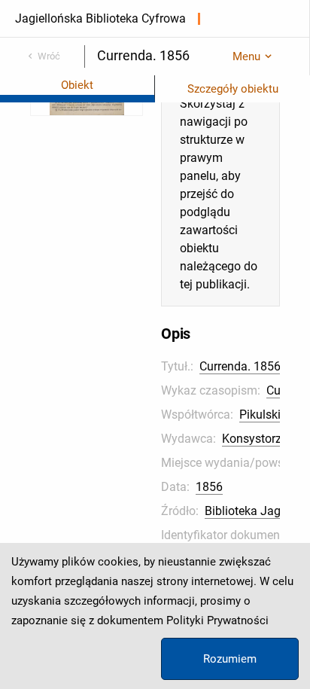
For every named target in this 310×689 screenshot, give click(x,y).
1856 (209, 487)
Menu (246, 56)
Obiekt (77, 85)
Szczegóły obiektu (232, 89)
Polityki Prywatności (217, 620)
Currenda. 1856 (240, 366)
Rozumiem (230, 659)
